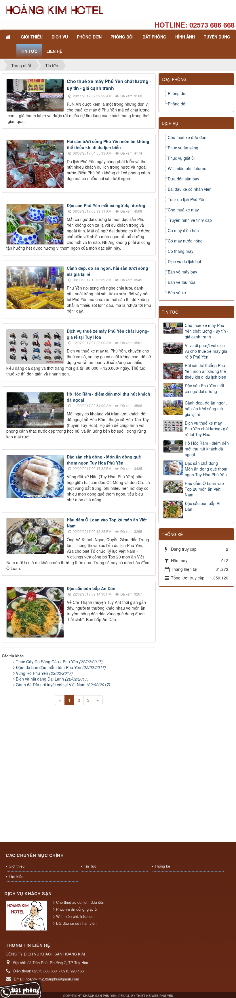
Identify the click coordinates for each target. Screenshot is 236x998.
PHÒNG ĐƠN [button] (89, 37)
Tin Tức (90, 866)
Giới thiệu (16, 866)
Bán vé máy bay (182, 272)
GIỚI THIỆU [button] (32, 37)
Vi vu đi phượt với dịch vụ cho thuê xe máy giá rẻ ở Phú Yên (206, 351)
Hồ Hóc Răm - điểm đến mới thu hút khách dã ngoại (207, 448)
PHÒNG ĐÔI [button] (122, 37)
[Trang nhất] (8, 37)
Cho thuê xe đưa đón (187, 137)
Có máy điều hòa (183, 230)
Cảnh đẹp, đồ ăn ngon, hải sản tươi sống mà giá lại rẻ (206, 408)
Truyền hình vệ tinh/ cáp (190, 220)
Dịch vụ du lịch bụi (184, 261)
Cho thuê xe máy (183, 210)
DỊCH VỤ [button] (60, 37)
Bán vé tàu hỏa (181, 282)
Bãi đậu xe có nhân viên (190, 189)
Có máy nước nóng (185, 241)
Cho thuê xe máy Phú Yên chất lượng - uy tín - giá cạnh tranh (109, 84)
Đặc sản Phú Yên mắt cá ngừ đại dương (106, 205)
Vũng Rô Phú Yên (44, 673)
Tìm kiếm (16, 876)
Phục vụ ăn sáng (183, 148)
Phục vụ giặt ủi (181, 158)
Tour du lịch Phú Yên (186, 199)
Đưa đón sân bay (183, 179)
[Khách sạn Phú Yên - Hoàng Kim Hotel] (54, 9)
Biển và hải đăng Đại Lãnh (52, 679)
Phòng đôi (177, 104)
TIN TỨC (170, 312)
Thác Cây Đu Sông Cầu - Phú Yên (59, 661)
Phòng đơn (178, 93)
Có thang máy (180, 251)
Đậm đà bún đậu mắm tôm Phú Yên (61, 667)
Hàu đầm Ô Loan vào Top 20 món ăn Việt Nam (204, 489)
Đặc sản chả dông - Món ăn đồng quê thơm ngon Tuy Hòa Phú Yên (104, 460)
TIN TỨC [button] (29, 51)
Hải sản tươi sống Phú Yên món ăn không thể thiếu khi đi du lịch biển (108, 144)
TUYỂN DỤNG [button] (217, 37)
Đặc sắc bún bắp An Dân (91, 588)
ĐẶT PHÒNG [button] (154, 37)
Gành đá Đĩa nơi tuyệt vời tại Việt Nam (63, 684)
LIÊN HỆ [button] (54, 51)
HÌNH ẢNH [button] (185, 37)
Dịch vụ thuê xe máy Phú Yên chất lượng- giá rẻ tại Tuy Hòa (207, 428)
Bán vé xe (177, 292)
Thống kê (162, 866)
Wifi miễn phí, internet (188, 168)
